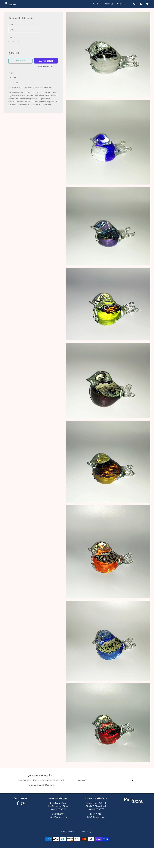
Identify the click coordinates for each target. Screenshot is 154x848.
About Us (109, 4)
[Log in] (141, 4)
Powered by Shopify (84, 832)
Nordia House (92, 803)
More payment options (45, 66)
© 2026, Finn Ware (67, 832)
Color (10, 25)
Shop (96, 4)
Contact (121, 4)
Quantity (11, 37)
